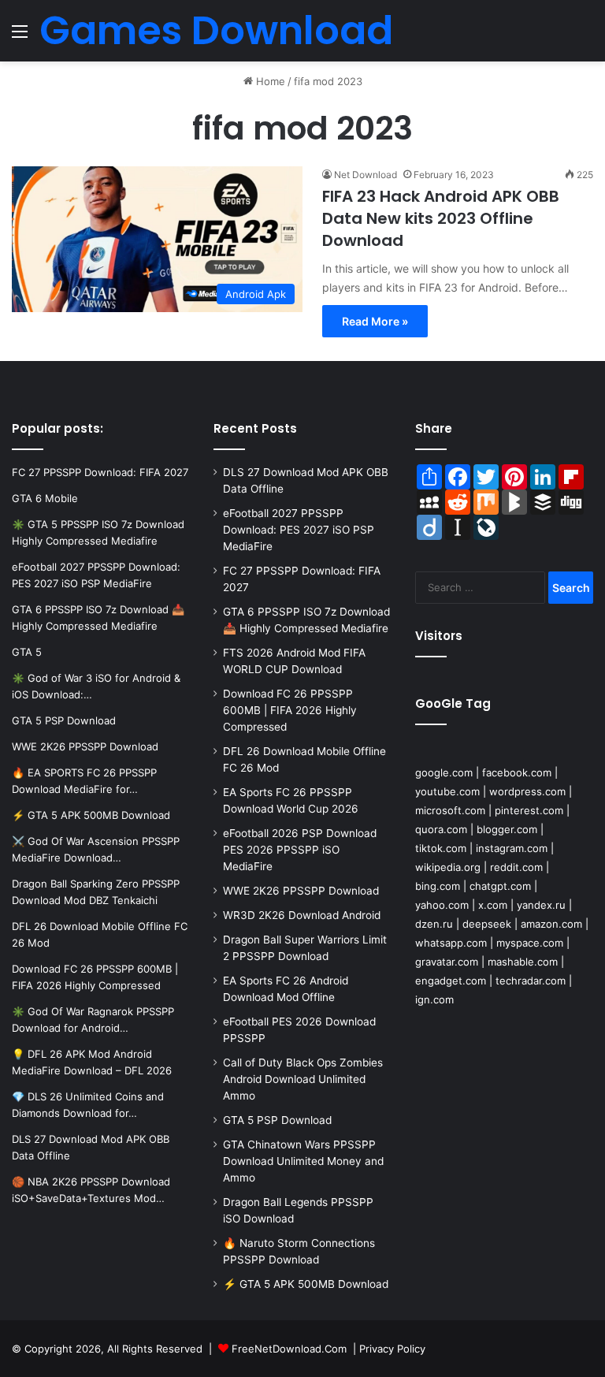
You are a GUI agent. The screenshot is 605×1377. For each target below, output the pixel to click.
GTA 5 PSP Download (277, 1120)
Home (269, 81)
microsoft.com (450, 810)
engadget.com (450, 980)
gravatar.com (446, 961)
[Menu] (20, 36)
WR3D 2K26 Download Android (301, 915)
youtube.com (447, 791)
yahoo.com (442, 905)
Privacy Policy (392, 1348)
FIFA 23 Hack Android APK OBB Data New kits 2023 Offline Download (440, 218)
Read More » (375, 321)
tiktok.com (440, 848)
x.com (492, 905)
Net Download (365, 174)
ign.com (434, 999)
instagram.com (511, 848)
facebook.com (516, 772)
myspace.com (529, 942)
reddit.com (516, 867)
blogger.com (507, 829)
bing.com (437, 886)
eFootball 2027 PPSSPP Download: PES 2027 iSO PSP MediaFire (298, 530)
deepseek (486, 923)
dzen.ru (434, 923)
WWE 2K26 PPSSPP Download (301, 890)
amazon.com (551, 923)
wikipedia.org (448, 867)
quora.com (441, 829)
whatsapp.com (451, 942)
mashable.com (523, 961)
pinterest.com (529, 810)
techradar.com (531, 980)
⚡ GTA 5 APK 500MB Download (305, 1284)
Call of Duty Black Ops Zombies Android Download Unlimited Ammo (303, 1079)
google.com (444, 772)
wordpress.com (527, 791)
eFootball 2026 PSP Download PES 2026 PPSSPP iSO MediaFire (300, 850)
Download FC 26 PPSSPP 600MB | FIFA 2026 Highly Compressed (290, 710)
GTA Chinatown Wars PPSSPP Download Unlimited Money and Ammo (303, 1161)
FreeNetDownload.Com (289, 1348)
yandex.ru (541, 905)
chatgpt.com (500, 886)
